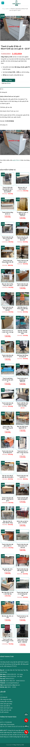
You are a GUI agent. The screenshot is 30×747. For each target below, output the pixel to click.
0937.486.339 (10, 681)
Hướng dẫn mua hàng (6, 701)
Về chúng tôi (3, 92)
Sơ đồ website (4, 712)
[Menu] (2, 3)
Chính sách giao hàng (6, 704)
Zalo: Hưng (8, 80)
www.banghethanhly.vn (12, 683)
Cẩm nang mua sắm (5, 699)
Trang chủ (4, 8)
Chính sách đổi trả (5, 706)
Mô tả (1, 89)
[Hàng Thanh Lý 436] (17, 3)
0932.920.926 (11, 676)
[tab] (15, 89)
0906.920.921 (10, 679)
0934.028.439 (11, 674)
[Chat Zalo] (26, 714)
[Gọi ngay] (26, 720)
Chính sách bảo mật (5, 710)
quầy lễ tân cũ (16, 160)
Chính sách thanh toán (6, 708)
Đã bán (9, 8)
